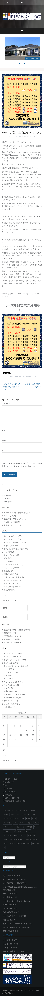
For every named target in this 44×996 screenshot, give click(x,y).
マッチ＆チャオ (10, 568)
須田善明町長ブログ (11, 912)
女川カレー (23, 835)
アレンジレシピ (10, 555)
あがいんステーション (28, 136)
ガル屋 (6, 558)
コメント (6, 403)
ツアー (16, 823)
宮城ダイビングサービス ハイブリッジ (18, 923)
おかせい (32, 810)
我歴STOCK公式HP (10, 931)
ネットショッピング (12, 565)
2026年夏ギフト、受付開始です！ (17, 513)
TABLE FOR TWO (9, 810)
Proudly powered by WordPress (14, 990)
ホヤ (5, 827)
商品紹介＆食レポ (11, 580)
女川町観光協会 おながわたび (15, 879)
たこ (11, 818)
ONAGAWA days (9, 905)
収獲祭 (16, 835)
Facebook (7, 495)
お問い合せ (9, 782)
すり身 (6, 818)
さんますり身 (25, 814)
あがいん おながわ (11, 536)
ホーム (7, 785)
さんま (18, 814)
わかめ (28, 818)
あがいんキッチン (11, 539)
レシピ (28, 831)
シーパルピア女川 (10, 893)
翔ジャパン (13, 843)
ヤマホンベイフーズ (10, 831)
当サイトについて (12, 798)
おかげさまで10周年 (32, 59)
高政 (33, 843)
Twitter (7, 498)
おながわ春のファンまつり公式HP (16, 927)
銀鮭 (28, 843)
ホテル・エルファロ (11, 944)
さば (12, 814)
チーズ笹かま (8, 823)
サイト (4, 451)
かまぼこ (6, 814)
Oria (35, 990)
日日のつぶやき (10, 587)
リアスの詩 (21, 831)
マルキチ (17, 827)
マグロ (10, 827)
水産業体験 (8, 590)
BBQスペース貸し (12, 779)
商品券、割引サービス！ (13, 525)
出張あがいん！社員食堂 (13, 577)
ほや (22, 818)
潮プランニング (9, 920)
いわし (25, 810)
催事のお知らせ (10, 574)
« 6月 (4, 750)
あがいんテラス (10, 546)
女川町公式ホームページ (12, 876)
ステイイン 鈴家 (10, 947)
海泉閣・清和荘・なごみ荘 (13, 951)
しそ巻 (33, 814)
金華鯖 (23, 843)
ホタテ (37, 823)
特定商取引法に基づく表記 (15, 801)
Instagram (8, 502)
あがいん (18, 810)
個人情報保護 (10, 791)
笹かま (6, 843)
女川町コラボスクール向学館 (14, 916)
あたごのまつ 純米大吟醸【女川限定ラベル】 (11, 386)
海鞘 (11, 839)
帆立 (34, 835)
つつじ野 (7, 552)
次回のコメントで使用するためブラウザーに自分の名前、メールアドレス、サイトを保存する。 (22, 464)
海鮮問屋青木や (19, 839)
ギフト (6, 561)
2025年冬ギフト (10, 516)
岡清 (29, 835)
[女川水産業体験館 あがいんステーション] (22, 16)
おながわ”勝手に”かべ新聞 (14, 549)
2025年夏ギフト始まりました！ (16, 519)
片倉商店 (28, 839)
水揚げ (6, 839)
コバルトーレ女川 (10, 908)
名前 (3, 430)
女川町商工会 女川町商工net (15, 883)
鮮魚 (38, 843)
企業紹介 (7, 571)
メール (4, 440)
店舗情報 (8, 795)
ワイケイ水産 (8, 835)
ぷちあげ (17, 818)
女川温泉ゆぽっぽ (10, 897)
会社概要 (8, 788)
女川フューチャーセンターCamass (16, 901)
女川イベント (9, 583)
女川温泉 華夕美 (10, 940)
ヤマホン (36, 827)
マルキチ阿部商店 (26, 827)
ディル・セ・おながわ (26, 823)
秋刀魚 (35, 839)
